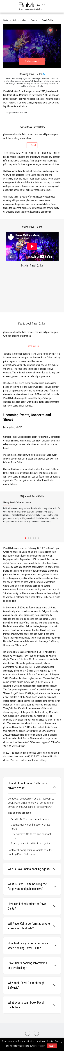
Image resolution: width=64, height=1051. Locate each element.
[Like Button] (50, 30)
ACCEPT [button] (52, 1046)
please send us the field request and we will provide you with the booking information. (30, 140)
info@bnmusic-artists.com (16, 112)
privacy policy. (39, 1045)
